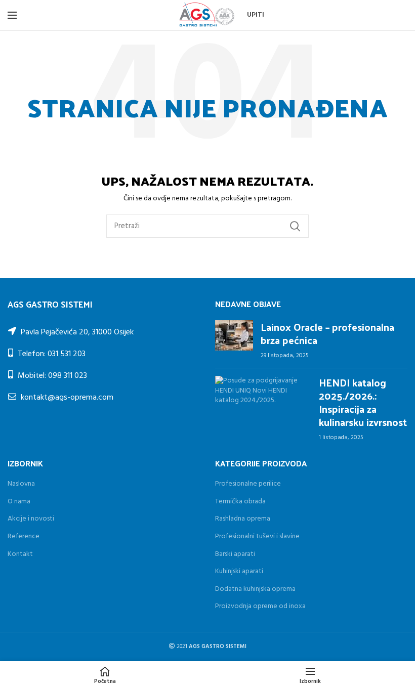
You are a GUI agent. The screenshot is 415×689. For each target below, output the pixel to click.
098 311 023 (67, 375)
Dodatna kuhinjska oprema (255, 589)
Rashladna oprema (242, 519)
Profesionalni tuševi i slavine (257, 536)
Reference (23, 536)
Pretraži (295, 226)
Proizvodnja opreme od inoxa (260, 606)
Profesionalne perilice (248, 484)
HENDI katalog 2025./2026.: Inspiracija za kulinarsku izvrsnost (363, 402)
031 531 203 (67, 354)
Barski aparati (235, 554)
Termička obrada (240, 501)
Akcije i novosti (31, 519)
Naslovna (21, 484)
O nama (19, 501)
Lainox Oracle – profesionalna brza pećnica (327, 333)
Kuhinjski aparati (239, 571)
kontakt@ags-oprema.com (67, 397)
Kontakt (20, 554)
